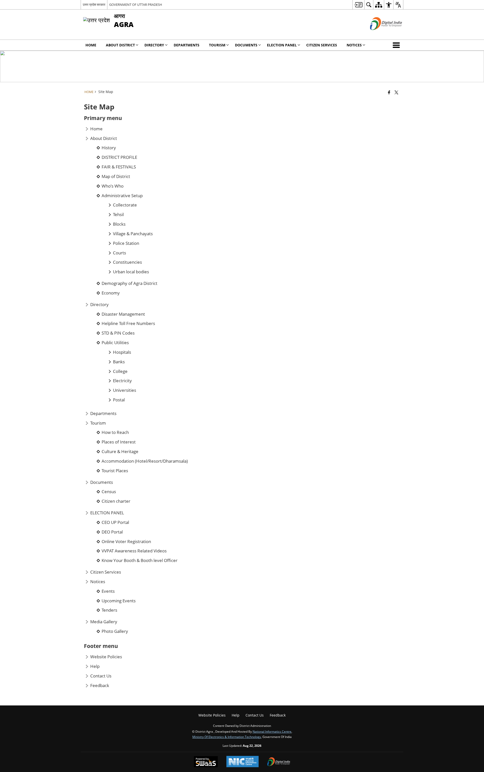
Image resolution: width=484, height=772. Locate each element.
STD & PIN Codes (118, 333)
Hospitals (122, 352)
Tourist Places (115, 470)
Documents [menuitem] (246, 45)
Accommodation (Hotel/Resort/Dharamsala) (145, 461)
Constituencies (127, 262)
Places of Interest (119, 442)
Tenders (109, 610)
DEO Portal (112, 532)
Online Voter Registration (126, 541)
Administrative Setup (122, 195)
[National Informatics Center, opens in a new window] (242, 762)
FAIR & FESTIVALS (119, 167)
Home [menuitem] (90, 45)
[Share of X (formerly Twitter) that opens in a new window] (396, 92)
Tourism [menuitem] (217, 45)
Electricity (122, 380)
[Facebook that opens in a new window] (389, 92)
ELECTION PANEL (107, 513)
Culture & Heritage (120, 451)
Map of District (116, 176)
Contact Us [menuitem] (255, 715)
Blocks (119, 224)
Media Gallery (103, 622)
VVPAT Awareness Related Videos (134, 551)
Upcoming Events (119, 601)
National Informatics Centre (272, 731)
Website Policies (106, 657)
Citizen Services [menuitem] (321, 45)
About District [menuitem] (120, 45)
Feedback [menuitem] (278, 715)
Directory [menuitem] (154, 45)
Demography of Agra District (129, 283)
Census (109, 491)
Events (108, 591)
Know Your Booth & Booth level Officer (139, 560)
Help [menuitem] (235, 715)
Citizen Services (105, 572)
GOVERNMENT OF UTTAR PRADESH (135, 4)
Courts (119, 253)
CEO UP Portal (115, 522)
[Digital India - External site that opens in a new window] (379, 34)
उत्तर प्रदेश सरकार (94, 4)
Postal (119, 400)
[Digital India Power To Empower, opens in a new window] (278, 762)
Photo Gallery (115, 631)
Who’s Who (113, 186)
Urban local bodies (131, 272)
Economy (111, 293)
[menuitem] (358, 4)
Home (96, 129)
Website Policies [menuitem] (212, 715)
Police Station (126, 243)
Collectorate (125, 205)
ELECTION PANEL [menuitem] (282, 45)
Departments (103, 413)
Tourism (98, 423)
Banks (119, 362)
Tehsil (118, 214)
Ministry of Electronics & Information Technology (226, 737)
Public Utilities (115, 342)
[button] (397, 45)
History (109, 148)
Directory (99, 304)
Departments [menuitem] (186, 45)
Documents (101, 482)
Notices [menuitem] (354, 45)
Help (95, 666)
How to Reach (115, 432)
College (120, 371)
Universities (124, 390)
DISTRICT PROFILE (119, 157)
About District (103, 138)
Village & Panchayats (133, 233)
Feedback (99, 685)
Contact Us (100, 676)
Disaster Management (123, 314)
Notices (97, 581)
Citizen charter (116, 501)
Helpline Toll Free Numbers (128, 323)
